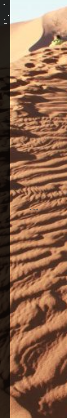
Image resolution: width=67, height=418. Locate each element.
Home (8, 9)
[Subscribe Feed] (7, 19)
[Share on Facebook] (3, 19)
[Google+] (5, 19)
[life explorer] (5, 6)
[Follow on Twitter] (4, 19)
